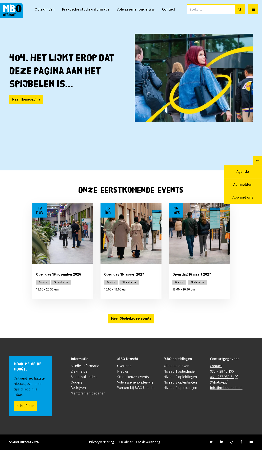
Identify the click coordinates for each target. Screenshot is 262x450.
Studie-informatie (85, 366)
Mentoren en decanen (88, 393)
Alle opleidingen (176, 366)
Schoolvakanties (83, 377)
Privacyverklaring (101, 442)
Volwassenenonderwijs (135, 382)
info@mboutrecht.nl (226, 387)
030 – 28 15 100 (222, 371)
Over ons (124, 366)
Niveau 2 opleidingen (180, 377)
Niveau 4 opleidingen (180, 387)
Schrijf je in (25, 406)
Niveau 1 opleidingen (180, 371)
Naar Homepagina (26, 99)
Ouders (76, 382)
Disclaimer (125, 442)
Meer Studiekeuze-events (131, 318)
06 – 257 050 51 (222, 377)
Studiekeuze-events (133, 377)
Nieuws (123, 371)
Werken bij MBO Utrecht (136, 387)
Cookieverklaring (148, 442)
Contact (216, 366)
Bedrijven (78, 387)
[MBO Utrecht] (11, 10)
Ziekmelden (80, 371)
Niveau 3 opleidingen (180, 382)
